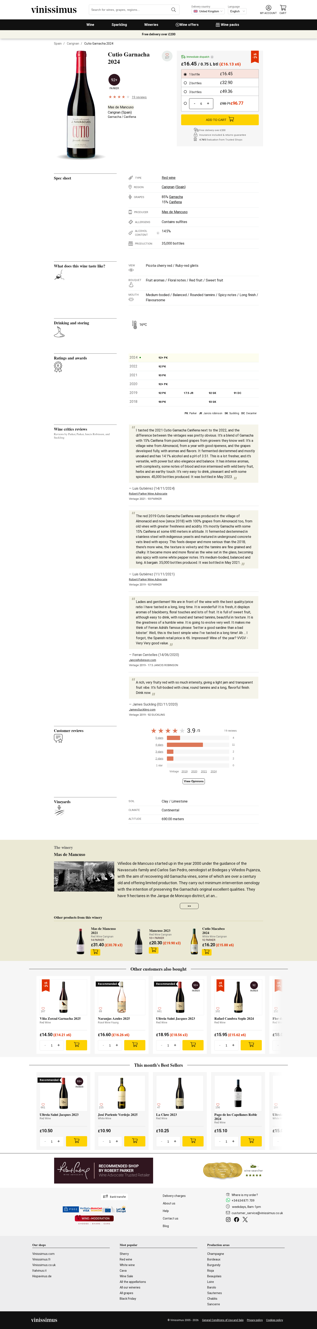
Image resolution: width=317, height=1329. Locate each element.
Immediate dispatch (199, 56)
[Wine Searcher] (233, 1171)
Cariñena (130, 117)
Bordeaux (213, 1259)
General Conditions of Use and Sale (222, 1320)
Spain (58, 43)
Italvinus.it (39, 1270)
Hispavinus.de (42, 1276)
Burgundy (213, 1265)
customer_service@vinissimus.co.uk (257, 1213)
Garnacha (114, 117)
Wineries (151, 25)
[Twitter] (246, 1220)
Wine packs (230, 25)
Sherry (124, 1254)
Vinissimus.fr (41, 1259)
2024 (214, 771)
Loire (210, 1282)
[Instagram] (229, 1220)
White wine (127, 1265)
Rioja (210, 1270)
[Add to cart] (95, 952)
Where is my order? (245, 1195)
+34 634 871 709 (243, 1200)
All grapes (126, 1293)
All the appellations (133, 1282)
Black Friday (128, 1298)
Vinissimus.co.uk (44, 1265)
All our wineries (130, 1287)
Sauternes (214, 1293)
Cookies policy (274, 1320)
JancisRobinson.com (142, 660)
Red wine (169, 178)
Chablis (212, 1298)
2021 (204, 771)
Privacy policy (255, 1320)
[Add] (76, 1045)
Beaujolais (214, 1276)
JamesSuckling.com (142, 709)
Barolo (211, 1287)
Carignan (73, 43)
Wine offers (189, 25)
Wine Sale (126, 1276)
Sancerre (213, 1304)
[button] (268, 10)
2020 (194, 771)
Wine (90, 25)
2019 (185, 771)
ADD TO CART (216, 120)
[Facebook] (237, 1220)
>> (189, 906)
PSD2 (73, 1209)
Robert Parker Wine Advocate (148, 493)
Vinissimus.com (43, 1254)
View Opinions (194, 781)
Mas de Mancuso (121, 107)
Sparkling (119, 25)
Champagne (215, 1254)
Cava (123, 1270)
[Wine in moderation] (94, 1220)
